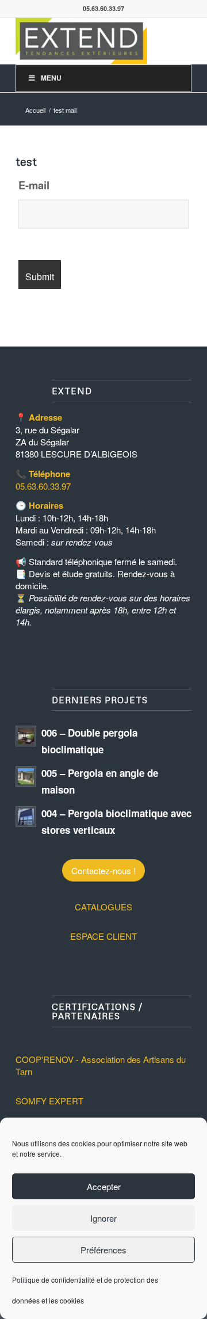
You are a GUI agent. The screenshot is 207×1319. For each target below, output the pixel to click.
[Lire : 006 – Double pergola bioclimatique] (26, 736)
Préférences (103, 1250)
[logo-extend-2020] (86, 41)
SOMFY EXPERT (49, 1101)
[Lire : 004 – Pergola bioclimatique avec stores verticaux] (26, 816)
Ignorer (103, 1218)
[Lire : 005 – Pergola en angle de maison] (26, 776)
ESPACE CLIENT (103, 936)
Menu (51, 78)
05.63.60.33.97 (43, 486)
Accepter (104, 1186)
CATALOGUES (103, 907)
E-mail (33, 185)
